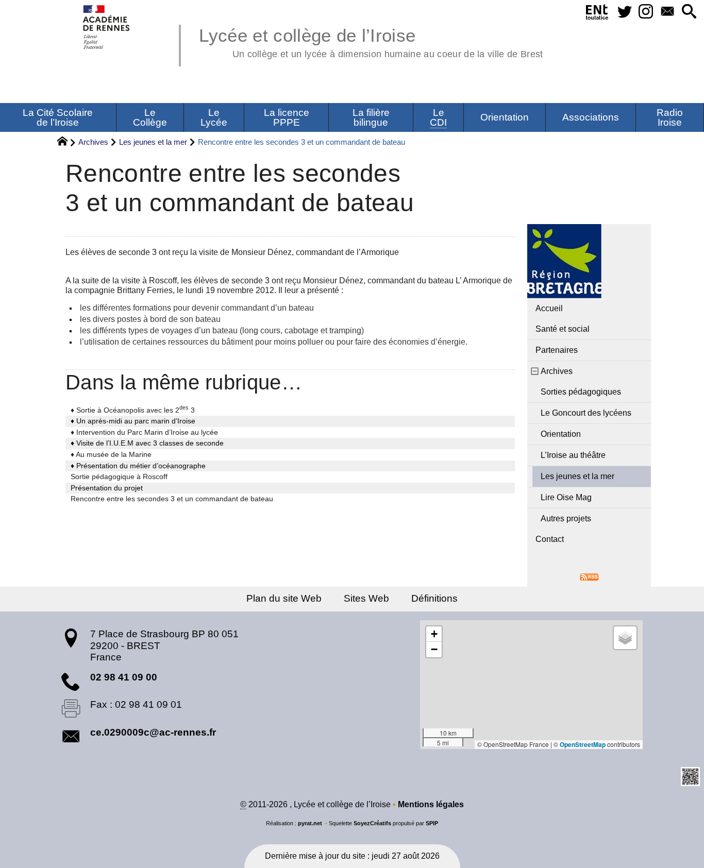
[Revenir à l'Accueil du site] (66, 142)
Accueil (549, 308)
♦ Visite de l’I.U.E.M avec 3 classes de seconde (147, 443)
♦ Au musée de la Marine (111, 454)
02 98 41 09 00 (123, 677)
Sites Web (366, 598)
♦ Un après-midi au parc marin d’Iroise (133, 421)
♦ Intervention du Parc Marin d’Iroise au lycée (144, 432)
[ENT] (597, 14)
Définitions (434, 598)
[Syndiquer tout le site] (589, 576)
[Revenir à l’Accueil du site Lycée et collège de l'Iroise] (106, 27)
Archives (93, 142)
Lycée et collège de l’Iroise (371, 41)
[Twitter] (624, 12)
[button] (689, 12)
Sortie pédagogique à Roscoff (119, 476)
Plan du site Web (284, 598)
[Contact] (667, 12)
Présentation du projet (107, 488)
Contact (549, 539)
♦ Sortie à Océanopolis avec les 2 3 (133, 409)
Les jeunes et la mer (153, 142)
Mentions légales (431, 804)
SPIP (432, 823)
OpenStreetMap (583, 744)
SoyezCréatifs (372, 823)
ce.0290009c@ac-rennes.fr (153, 732)
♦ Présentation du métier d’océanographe (138, 466)
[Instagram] (646, 12)
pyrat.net (310, 823)
